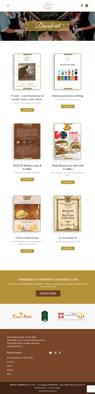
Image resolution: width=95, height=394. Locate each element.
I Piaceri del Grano (27, 241)
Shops (9, 366)
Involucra (53, 391)
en (87, 6)
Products (10, 362)
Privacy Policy (54, 388)
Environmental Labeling (67, 97)
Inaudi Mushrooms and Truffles (20, 358)
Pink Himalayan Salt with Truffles (67, 170)
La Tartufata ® (67, 240)
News (9, 374)
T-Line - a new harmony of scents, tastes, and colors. (27, 99)
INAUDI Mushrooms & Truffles (27, 169)
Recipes (10, 370)
